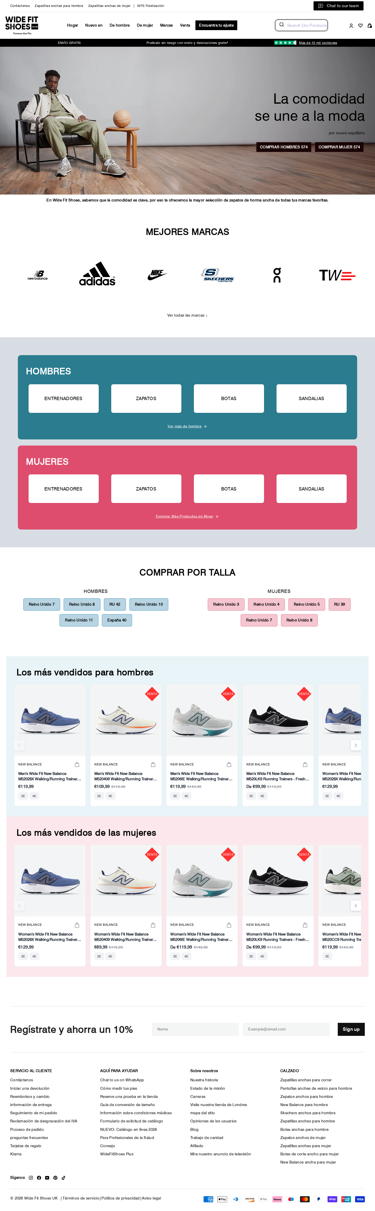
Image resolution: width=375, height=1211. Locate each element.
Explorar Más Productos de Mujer (184, 516)
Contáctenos (20, 6)
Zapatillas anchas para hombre (59, 6)
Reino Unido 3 (226, 604)
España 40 (116, 620)
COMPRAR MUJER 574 (339, 147)
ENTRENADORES (63, 398)
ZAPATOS (146, 398)
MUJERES (47, 461)
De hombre (120, 25)
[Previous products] (19, 745)
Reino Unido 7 (42, 604)
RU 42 (114, 604)
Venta (185, 25)
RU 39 (339, 604)
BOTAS (229, 398)
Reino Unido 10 (149, 604)
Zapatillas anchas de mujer (109, 6)
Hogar (72, 25)
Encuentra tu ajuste (216, 25)
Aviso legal (151, 1198)
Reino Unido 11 (79, 620)
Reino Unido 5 (307, 604)
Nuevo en (93, 25)
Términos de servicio (81, 1198)
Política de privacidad (121, 1198)
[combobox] (301, 25)
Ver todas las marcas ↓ (187, 315)
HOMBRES (48, 371)
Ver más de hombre (185, 426)
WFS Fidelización (150, 6)
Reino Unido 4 (266, 604)
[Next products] (356, 745)
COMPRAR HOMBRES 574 (284, 147)
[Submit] (281, 25)
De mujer (145, 25)
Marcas (166, 25)
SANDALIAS (311, 398)
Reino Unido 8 (82, 604)
